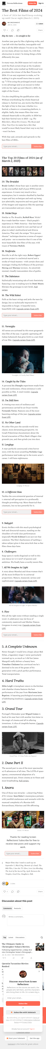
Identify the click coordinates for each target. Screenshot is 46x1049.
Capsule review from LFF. (27, 308)
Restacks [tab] (17, 908)
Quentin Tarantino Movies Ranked (15, 965)
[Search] (41, 937)
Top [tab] (4, 937)
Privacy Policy (27, 1022)
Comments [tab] (7, 908)
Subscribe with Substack (25, 1012)
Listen (40, 24)
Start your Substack (17, 1038)
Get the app (34, 1038)
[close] (39, 971)
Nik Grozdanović (14, 22)
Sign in (41, 3)
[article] (23, 951)
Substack (11, 1044)
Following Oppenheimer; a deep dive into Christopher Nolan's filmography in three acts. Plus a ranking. (17, 951)
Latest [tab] (10, 937)
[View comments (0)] (12, 30)
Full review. (24, 780)
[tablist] (12, 908)
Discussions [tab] (20, 937)
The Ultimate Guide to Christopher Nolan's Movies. (16, 945)
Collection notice (23, 1032)
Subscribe (32, 3)
